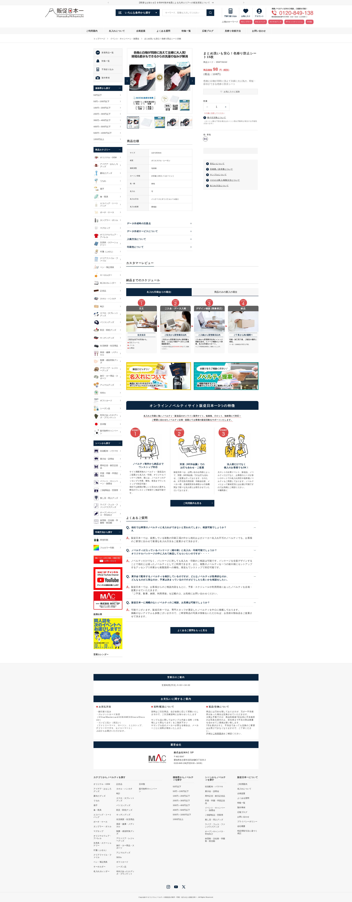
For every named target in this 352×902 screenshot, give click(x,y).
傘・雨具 (97, 810)
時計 (118, 793)
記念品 (119, 784)
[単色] (205, 139)
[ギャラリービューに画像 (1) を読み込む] (133, 122)
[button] (230, 151)
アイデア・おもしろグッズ (103, 790)
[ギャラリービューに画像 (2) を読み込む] (146, 122)
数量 (205, 101)
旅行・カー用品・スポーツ (125, 846)
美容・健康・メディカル (125, 825)
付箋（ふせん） (101, 850)
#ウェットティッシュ (294, 22)
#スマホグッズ (275, 22)
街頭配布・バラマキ (214, 786)
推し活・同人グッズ (214, 819)
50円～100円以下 (181, 791)
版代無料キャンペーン (148, 790)
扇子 (95, 805)
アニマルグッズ (123, 852)
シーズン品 (121, 867)
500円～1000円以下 (182, 815)
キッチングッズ (123, 815)
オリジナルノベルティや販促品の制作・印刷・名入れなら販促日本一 (172, 897)
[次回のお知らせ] (244, 2)
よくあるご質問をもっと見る (192, 630)
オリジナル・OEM (102, 784)
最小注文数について (216, 117)
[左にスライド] (127, 81)
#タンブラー (246, 22)
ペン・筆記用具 (101, 862)
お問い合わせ (243, 817)
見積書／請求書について (221, 169)
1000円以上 (178, 819)
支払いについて (217, 164)
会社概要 (241, 826)
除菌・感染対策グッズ (125, 832)
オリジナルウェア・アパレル (103, 837)
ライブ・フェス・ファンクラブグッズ (215, 825)
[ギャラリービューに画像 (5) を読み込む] (186, 122)
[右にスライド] (192, 81)
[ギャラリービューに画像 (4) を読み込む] (173, 122)
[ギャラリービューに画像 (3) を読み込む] (160, 122)
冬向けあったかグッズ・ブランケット (125, 872)
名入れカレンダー (101, 871)
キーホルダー (99, 867)
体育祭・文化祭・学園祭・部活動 (215, 839)
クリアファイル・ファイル (103, 856)
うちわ (97, 800)
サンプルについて (218, 175)
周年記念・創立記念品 (215, 796)
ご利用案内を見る (192, 503)
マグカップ (99, 831)
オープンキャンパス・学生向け (215, 832)
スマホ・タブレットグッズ (125, 799)
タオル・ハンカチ (124, 789)
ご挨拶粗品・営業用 (214, 815)
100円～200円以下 (181, 796)
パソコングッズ (123, 805)
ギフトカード (122, 862)
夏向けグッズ (99, 796)
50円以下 (177, 786)
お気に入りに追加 (232, 92)
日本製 (142, 784)
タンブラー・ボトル (103, 826)
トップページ (99, 39)
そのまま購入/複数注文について (225, 180)
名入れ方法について (219, 186)
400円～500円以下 (181, 810)
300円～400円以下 (181, 805)
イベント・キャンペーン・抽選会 (124, 39)
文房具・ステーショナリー (103, 844)
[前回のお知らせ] (108, 2)
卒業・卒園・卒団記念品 (215, 801)
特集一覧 (241, 803)
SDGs (119, 857)
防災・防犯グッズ (124, 810)
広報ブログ (242, 812)
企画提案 (241, 793)
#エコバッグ (260, 22)
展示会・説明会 (212, 791)
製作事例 (241, 807)
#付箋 (309, 22)
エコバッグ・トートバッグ (103, 816)
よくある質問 (243, 798)
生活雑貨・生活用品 (125, 819)
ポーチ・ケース (101, 822)
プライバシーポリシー (247, 821)
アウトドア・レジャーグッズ (125, 839)
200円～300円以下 (181, 800)
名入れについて (244, 789)
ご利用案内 (218, 733)
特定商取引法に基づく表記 (247, 832)
